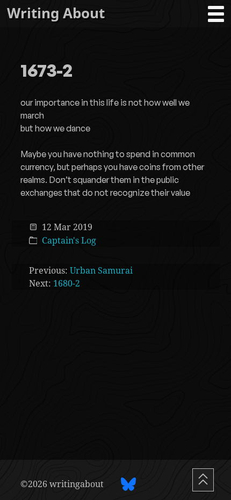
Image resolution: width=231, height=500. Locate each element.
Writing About (56, 13)
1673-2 (46, 71)
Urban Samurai (101, 270)
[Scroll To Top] (203, 479)
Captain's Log (69, 240)
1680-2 (66, 283)
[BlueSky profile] (128, 484)
